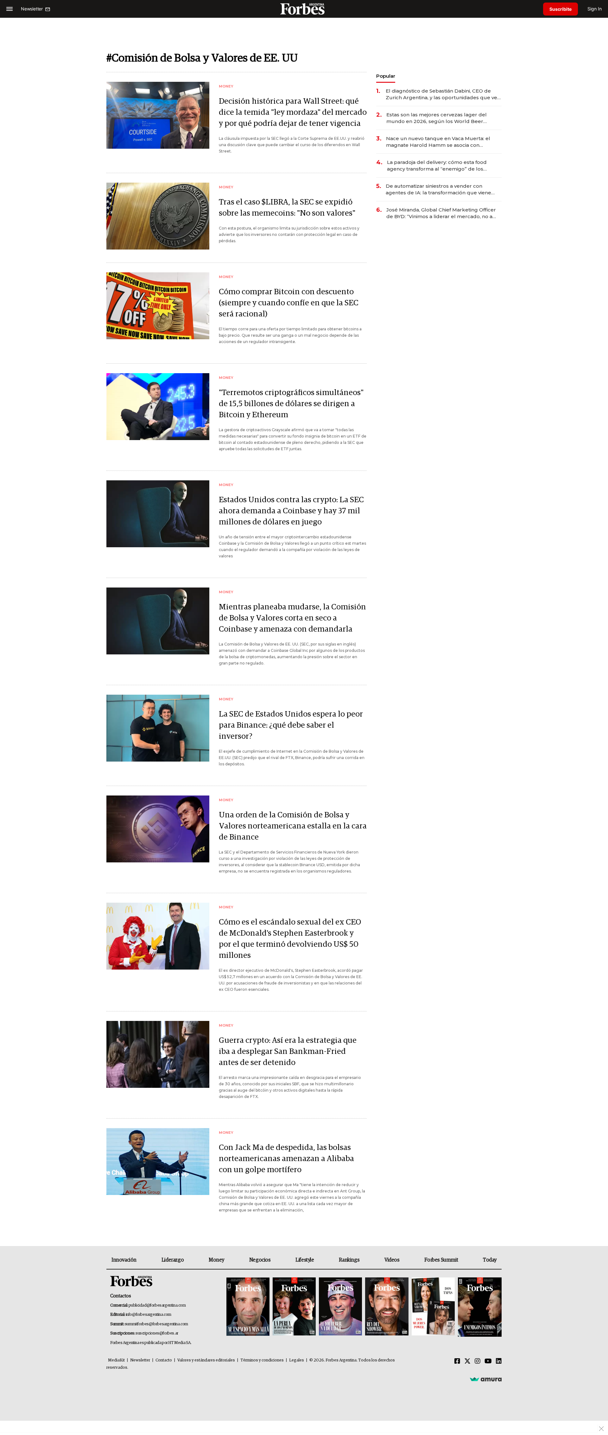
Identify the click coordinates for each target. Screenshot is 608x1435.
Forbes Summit (441, 1260)
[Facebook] (457, 1361)
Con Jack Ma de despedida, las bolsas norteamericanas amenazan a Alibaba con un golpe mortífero (286, 1159)
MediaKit (116, 1360)
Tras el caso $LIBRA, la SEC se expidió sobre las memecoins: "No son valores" (287, 207)
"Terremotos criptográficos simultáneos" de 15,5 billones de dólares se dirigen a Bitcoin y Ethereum (291, 404)
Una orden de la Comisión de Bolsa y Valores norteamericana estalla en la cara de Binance (293, 826)
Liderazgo (173, 1260)
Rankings (349, 1260)
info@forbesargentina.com (148, 1315)
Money (216, 1260)
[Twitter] (467, 1361)
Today (490, 1260)
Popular (385, 76)
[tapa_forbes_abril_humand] (294, 1307)
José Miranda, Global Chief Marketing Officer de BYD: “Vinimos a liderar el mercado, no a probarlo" (441, 213)
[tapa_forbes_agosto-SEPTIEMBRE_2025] (479, 1307)
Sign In (594, 8)
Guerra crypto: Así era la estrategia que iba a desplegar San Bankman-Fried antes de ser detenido (288, 1051)
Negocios (260, 1260)
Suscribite (560, 9)
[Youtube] (488, 1361)
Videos (392, 1260)
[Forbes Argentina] (304, 8)
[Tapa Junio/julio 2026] (248, 1307)
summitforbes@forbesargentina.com (156, 1324)
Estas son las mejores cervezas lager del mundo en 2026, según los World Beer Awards (436, 118)
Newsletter (140, 1360)
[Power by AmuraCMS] (486, 1378)
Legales (296, 1360)
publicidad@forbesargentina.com (157, 1305)
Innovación (123, 1260)
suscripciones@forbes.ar (157, 1333)
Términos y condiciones (262, 1360)
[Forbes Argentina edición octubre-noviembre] (433, 1307)
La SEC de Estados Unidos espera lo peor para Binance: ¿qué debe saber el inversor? (291, 725)
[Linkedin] (499, 1361)
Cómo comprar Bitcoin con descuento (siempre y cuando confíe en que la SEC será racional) (288, 303)
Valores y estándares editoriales (206, 1360)
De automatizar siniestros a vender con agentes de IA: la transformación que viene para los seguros (438, 189)
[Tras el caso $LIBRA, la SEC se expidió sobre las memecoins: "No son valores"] (157, 216)
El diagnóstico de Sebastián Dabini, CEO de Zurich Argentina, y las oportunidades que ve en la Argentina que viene (441, 94)
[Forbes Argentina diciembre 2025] (387, 1307)
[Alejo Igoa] (340, 1307)
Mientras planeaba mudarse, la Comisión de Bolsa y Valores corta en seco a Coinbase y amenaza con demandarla (292, 618)
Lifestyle (304, 1260)
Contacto (163, 1360)
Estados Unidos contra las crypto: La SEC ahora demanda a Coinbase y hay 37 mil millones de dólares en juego (291, 511)
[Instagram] (477, 1361)
